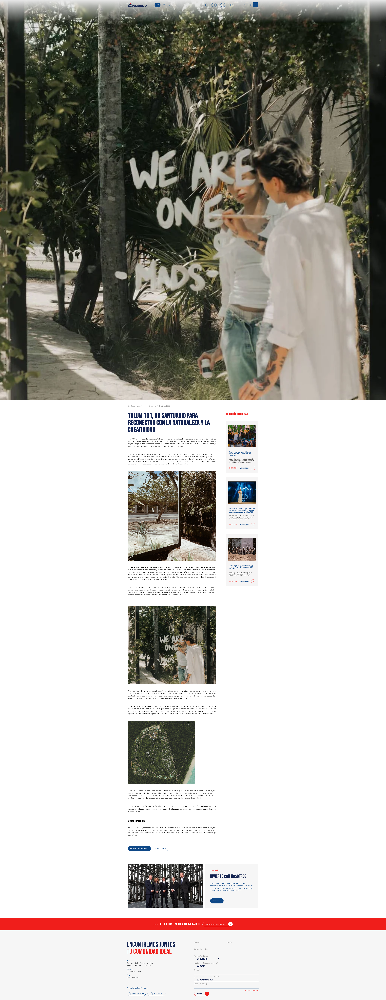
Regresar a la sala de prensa (139, 848)
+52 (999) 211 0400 (134, 971)
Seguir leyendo (244, 468)
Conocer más (217, 901)
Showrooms (235, 5)
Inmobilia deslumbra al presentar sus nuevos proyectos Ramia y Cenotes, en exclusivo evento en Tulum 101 (242, 510)
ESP (157, 5)
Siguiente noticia (160, 848)
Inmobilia (139, 406)
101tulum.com (173, 809)
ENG (164, 5)
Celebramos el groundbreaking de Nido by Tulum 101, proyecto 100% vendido (241, 567)
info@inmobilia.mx (133, 977)
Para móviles (157, 993)
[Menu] (255, 4)
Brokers (246, 5)
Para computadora (137, 993)
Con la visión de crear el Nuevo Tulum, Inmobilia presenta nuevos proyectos (240, 453)
